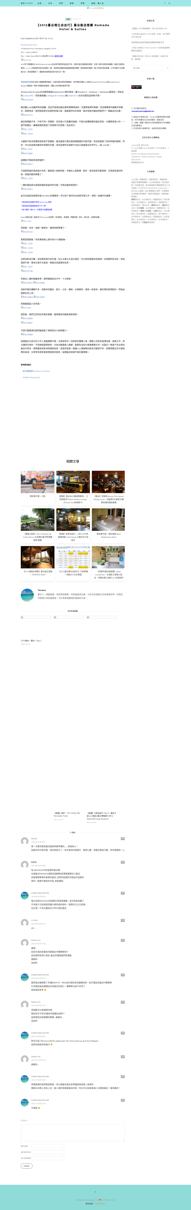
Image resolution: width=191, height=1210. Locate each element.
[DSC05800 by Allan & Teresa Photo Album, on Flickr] (39, 283)
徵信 (138, 208)
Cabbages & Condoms (55, 96)
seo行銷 (134, 179)
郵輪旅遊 (143, 179)
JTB (156, 148)
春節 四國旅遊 (154, 194)
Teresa (50, 38)
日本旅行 (151, 148)
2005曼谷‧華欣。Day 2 (31, 641)
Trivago (159, 156)
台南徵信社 (152, 202)
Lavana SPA (28, 96)
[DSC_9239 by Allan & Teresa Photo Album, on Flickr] (27, 252)
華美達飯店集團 (27, 82)
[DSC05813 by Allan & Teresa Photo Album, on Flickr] (27, 164)
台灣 (39, 3)
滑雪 (83, 3)
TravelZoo (28, 68)
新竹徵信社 (163, 214)
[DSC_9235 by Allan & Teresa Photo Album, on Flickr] (27, 243)
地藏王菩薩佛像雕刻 (139, 182)
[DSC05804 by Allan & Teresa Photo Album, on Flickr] (27, 297)
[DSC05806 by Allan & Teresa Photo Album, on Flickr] (27, 153)
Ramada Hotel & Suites (29, 45)
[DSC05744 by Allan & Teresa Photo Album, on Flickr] (26, 60)
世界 (61, 3)
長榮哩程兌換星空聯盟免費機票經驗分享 (147, 42)
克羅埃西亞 (153, 179)
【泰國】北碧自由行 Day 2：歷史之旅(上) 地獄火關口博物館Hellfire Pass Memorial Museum (101, 816)
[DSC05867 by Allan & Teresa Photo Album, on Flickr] (27, 323)
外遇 (146, 211)
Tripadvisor (135, 156)
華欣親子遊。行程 (37, 496)
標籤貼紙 (163, 179)
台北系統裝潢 (154, 182)
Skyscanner (136, 159)
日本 (50, 3)
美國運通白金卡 (137, 162)
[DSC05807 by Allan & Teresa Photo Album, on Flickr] (39, 297)
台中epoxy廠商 (137, 191)
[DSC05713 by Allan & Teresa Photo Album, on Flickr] (27, 115)
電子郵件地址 (26, 1152)
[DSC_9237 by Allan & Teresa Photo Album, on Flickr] (27, 267)
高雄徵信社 (163, 202)
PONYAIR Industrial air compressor (153, 188)
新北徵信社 (141, 214)
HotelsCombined (148, 156)
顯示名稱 (24, 1146)
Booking (155, 154)
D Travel (134, 148)
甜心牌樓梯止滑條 (152, 191)
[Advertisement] (73, 426)
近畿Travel (142, 148)
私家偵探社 (135, 205)
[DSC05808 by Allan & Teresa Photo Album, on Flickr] (26, 308)
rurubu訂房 (135, 145)
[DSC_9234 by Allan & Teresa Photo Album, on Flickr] (27, 248)
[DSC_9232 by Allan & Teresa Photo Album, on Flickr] (27, 178)
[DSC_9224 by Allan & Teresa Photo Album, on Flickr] (27, 134)
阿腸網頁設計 (100, 1203)
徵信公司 (145, 205)
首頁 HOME (27, 3)
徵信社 (137, 199)
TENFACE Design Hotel (31, 377)
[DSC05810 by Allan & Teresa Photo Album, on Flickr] (27, 283)
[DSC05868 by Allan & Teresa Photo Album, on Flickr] (27, 334)
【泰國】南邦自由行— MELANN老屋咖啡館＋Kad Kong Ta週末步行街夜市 (73, 537)
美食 (72, 3)
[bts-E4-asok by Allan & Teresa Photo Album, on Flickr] (27, 100)
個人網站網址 (26, 1158)
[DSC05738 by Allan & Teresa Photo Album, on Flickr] (27, 271)
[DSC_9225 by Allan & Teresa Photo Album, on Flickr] (27, 129)
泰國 (68, 19)
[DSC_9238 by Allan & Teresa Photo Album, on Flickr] (26, 221)
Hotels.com (135, 154)
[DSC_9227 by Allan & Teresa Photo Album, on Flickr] (27, 149)
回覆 (122, 838)
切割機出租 (139, 185)
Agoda (143, 154)
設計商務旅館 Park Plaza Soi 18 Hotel (36, 371)
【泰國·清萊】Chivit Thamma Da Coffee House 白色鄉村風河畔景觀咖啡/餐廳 (37, 537)
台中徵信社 (141, 202)
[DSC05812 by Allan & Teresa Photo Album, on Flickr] (27, 189)
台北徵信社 (146, 199)
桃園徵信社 (157, 199)
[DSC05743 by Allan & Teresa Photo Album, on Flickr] (27, 232)
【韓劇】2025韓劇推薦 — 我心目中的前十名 (149, 28)
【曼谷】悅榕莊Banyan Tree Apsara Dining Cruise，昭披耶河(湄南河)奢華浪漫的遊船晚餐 (109, 499)
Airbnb (149, 154)
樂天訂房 (144, 145)
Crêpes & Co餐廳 (75, 96)
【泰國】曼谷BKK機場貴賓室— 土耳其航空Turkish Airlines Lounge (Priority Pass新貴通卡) (73, 499)
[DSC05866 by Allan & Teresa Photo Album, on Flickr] (27, 318)
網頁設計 (151, 222)
